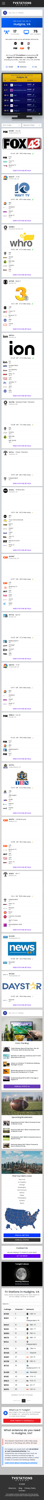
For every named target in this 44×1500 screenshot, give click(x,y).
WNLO (6, 1381)
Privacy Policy (30, 1488)
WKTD (6, 1337)
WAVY (6, 1325)
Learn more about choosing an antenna (21, 1463)
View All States (22, 1240)
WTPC (6, 1348)
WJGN (6, 1372)
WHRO (6, 1333)
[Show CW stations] (22, 48)
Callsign (7, 1309)
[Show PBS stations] (28, 48)
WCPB (6, 1361)
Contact (22, 1490)
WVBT (6, 1376)
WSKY (6, 1318)
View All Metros (22, 1235)
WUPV (6, 1389)
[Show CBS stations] (22, 43)
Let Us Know (22, 1256)
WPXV (6, 1385)
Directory (12, 1488)
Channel (19, 1309)
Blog (20, 1488)
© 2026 (22, 1484)
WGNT (6, 1357)
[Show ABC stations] (15, 43)
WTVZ (6, 1365)
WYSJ (6, 1342)
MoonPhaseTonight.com (22, 1284)
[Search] (5, 13)
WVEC (6, 1329)
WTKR (6, 1314)
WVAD (6, 1353)
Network (30, 1309)
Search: (6, 1304)
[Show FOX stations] (15, 48)
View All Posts (21, 1086)
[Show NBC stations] (28, 43)
